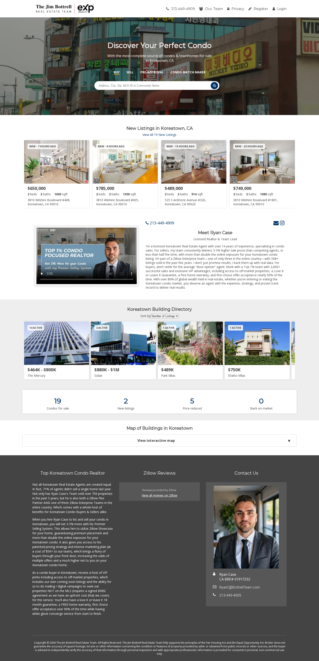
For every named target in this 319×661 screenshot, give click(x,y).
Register (261, 9)
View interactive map (156, 440)
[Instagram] (282, 222)
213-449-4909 (183, 9)
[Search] (214, 85)
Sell (130, 72)
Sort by (145, 316)
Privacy (238, 9)
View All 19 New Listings (159, 135)
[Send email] (276, 222)
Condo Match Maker (188, 72)
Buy (117, 72)
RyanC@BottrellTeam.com (239, 587)
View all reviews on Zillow (159, 495)
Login (282, 9)
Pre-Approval (152, 72)
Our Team (214, 9)
